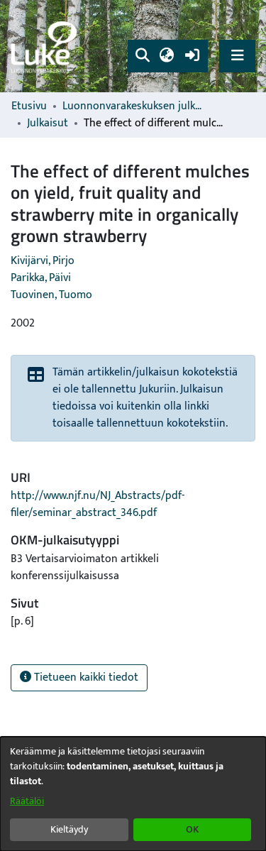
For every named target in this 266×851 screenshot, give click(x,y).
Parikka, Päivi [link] (41, 277)
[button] (142, 56)
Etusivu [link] (29, 106)
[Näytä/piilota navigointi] (237, 56)
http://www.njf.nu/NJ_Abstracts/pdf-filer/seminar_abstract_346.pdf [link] (97, 504)
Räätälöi (27, 801)
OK (192, 829)
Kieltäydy (69, 829)
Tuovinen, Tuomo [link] (51, 294)
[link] (46, 46)
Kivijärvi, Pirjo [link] (42, 260)
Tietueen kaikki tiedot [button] (84, 677)
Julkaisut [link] (47, 123)
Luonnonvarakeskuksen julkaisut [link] (133, 106)
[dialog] (133, 794)
